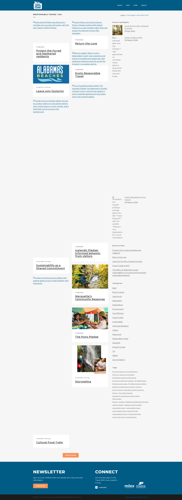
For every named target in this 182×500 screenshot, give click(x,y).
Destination (117, 301)
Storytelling (83, 381)
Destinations (117, 305)
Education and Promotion (134, 390)
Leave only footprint (50, 91)
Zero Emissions (118, 360)
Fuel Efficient (118, 313)
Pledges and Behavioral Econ (136, 402)
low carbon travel (125, 393)
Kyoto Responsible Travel (87, 75)
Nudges (122, 402)
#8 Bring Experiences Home (123, 387)
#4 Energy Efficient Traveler (123, 381)
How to (115, 393)
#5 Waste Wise (140, 381)
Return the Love (86, 43)
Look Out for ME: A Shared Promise (127, 262)
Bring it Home (118, 292)
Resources (116, 334)
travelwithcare (131, 417)
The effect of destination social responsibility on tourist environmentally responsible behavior (129, 272)
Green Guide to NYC (134, 38)
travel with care (118, 417)
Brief (114, 288)
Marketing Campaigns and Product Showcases (126, 397)
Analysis (138, 387)
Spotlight (116, 343)
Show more (70, 455)
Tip (49, 87)
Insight (115, 330)
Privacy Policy (143, 497)
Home (123, 15)
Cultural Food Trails (49, 442)
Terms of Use (130, 497)
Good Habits (117, 322)
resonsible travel (118, 408)
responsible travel (133, 408)
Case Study (41, 47)
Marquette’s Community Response (90, 298)
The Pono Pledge (86, 336)
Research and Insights (133, 405)
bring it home (117, 390)
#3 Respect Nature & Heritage (124, 378)
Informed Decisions (120, 326)
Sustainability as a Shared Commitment (50, 267)
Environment (118, 309)
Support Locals (118, 347)
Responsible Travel (120, 339)
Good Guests (117, 318)
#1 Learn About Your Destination (124, 371)
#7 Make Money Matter (137, 384)
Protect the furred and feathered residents (48, 53)
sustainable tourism (120, 414)
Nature (115, 402)
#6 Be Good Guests (119, 384)
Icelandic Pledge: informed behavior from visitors (88, 253)
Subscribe (40, 486)
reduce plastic (118, 405)
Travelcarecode (134, 414)
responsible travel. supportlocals (125, 411)
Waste (115, 356)
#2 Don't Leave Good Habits (123, 375)
